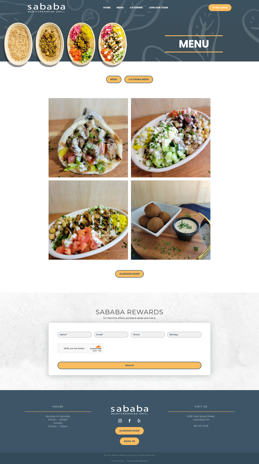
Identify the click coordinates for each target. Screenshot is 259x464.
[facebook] (129, 420)
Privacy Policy (118, 461)
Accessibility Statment (137, 461)
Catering (136, 7)
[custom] (139, 420)
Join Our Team (158, 7)
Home (107, 7)
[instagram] (120, 420)
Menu (120, 7)
